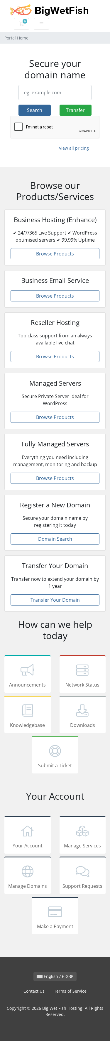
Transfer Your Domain (55, 600)
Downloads (82, 725)
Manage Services (82, 845)
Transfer (75, 110)
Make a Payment (55, 926)
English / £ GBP (58, 976)
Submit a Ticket (55, 765)
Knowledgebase (27, 725)
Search (34, 110)
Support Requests (82, 886)
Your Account (28, 845)
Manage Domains (27, 886)
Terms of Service (70, 991)
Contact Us (34, 991)
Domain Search (55, 539)
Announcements (27, 685)
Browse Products (55, 253)
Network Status (82, 685)
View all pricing (74, 148)
